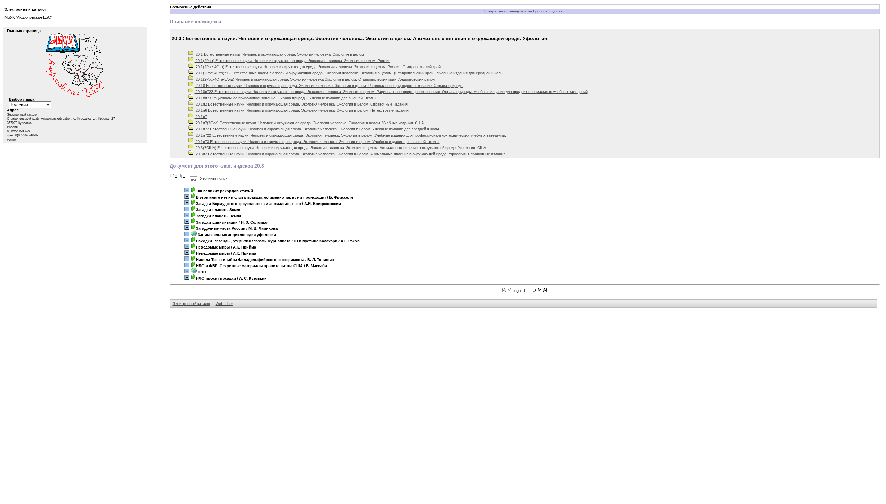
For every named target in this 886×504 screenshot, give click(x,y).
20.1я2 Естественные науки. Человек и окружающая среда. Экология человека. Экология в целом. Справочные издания (301, 104)
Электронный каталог (191, 304)
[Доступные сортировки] (193, 178)
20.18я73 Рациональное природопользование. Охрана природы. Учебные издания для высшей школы (285, 98)
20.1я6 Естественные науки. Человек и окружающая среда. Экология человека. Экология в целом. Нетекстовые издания (302, 110)
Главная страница (24, 31)
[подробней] (186, 190)
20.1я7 (201, 117)
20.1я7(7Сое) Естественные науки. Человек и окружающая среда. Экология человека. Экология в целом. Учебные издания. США (309, 123)
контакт (12, 139)
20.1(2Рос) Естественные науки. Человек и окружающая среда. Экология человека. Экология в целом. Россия (292, 60)
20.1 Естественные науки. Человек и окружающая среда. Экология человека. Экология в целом (279, 54)
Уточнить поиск (213, 178)
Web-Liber (224, 304)
